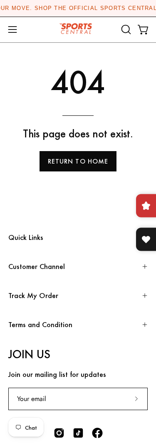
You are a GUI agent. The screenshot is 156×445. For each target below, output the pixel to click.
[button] (125, 29)
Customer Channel (36, 266)
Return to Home (78, 161)
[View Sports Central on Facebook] (97, 433)
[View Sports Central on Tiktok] (78, 433)
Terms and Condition (40, 324)
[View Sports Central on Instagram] (59, 433)
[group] (78, 8)
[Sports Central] (78, 29)
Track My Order (33, 295)
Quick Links (25, 237)
